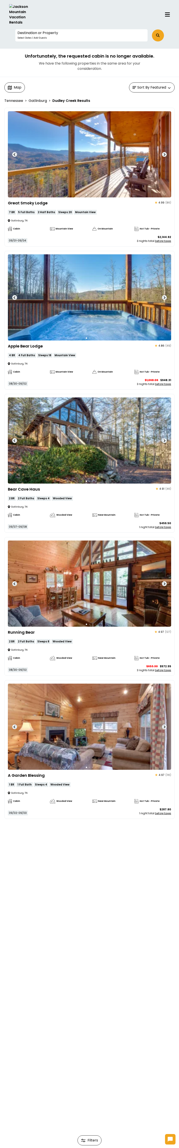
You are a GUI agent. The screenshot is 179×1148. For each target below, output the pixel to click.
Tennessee (13, 100)
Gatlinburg (38, 100)
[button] (81, 35)
